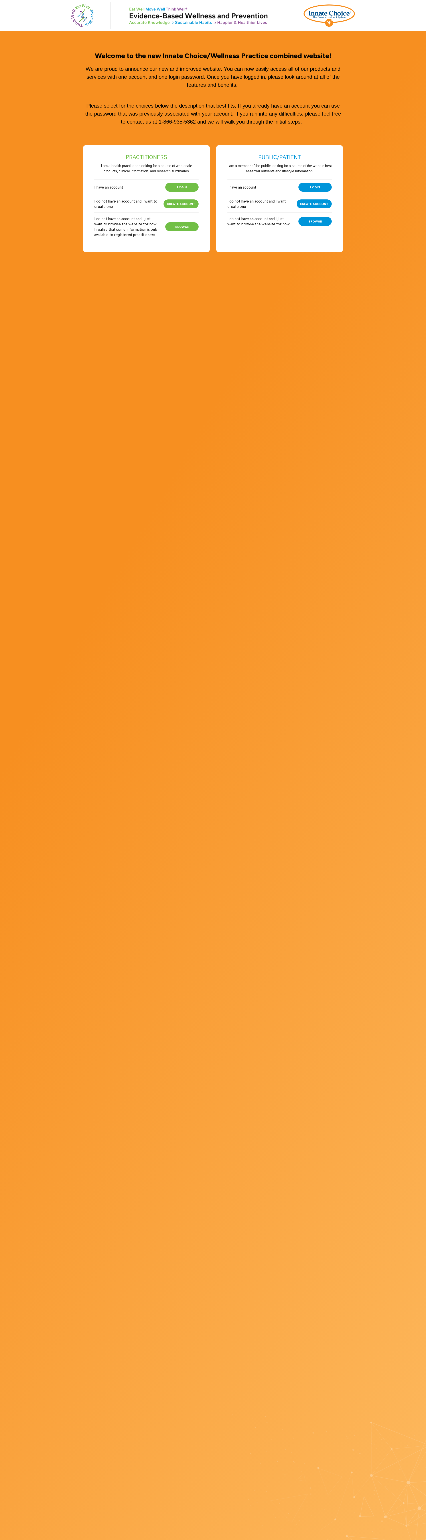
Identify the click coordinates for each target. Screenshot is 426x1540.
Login (182, 187)
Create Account (181, 204)
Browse (182, 227)
